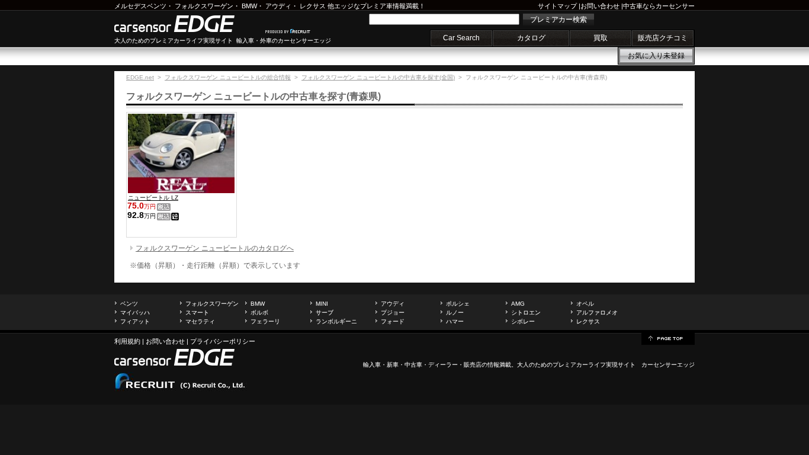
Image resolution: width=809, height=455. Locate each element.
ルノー (455, 312)
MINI (322, 303)
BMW (249, 5)
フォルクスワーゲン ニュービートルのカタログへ (215, 248)
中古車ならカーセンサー (659, 5)
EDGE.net (140, 77)
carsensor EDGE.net (186, 23)
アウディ (278, 5)
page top (668, 338)
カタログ (531, 38)
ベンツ (129, 303)
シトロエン (526, 312)
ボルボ (259, 312)
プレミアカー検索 (558, 19)
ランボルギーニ (336, 321)
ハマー (455, 321)
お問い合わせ (599, 5)
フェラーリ (265, 321)
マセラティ (200, 321)
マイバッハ (135, 312)
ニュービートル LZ (153, 197)
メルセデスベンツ (140, 5)
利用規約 (127, 341)
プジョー (392, 312)
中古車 (413, 364)
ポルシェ (458, 303)
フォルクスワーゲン (204, 5)
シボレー (523, 321)
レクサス (313, 5)
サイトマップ (557, 5)
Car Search (461, 38)
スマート (197, 312)
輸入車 (372, 364)
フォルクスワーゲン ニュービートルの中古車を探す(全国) (378, 77)
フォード (392, 321)
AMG (518, 303)
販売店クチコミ (663, 38)
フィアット (135, 321)
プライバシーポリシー (222, 341)
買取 (600, 38)
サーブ (324, 312)
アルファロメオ (597, 312)
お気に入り (656, 56)
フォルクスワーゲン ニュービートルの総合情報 (228, 77)
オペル (585, 303)
